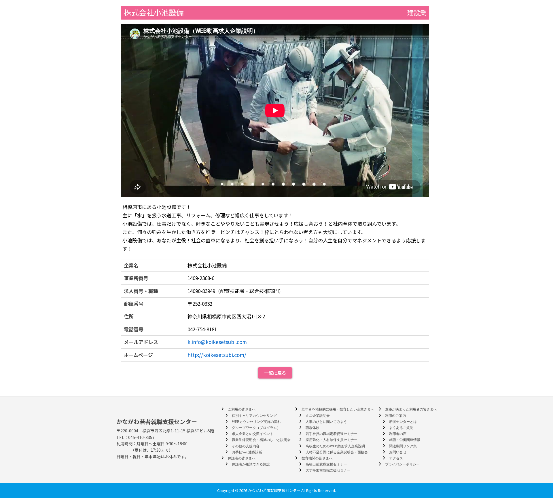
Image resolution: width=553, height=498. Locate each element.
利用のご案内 (395, 416)
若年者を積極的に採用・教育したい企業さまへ (338, 409)
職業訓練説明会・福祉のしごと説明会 (261, 440)
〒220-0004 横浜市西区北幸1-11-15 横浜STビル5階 (165, 431)
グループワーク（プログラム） (256, 428)
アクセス (396, 458)
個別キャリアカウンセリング (254, 416)
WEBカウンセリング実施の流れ (256, 422)
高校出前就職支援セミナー (326, 464)
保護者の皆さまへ (241, 458)
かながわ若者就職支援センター (156, 421)
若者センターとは (403, 422)
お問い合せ (397, 452)
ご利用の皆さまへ (241, 409)
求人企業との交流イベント (252, 434)
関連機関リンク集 (403, 446)
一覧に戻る (275, 372)
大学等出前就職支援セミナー (328, 470)
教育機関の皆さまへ (317, 458)
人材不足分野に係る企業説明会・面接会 (337, 452)
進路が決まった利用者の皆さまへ (411, 409)
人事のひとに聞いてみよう (326, 422)
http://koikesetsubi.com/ (217, 354)
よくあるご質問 (401, 428)
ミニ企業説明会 (318, 416)
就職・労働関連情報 (404, 440)
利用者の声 (397, 434)
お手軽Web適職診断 (247, 452)
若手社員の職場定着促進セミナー (331, 434)
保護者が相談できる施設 (251, 464)
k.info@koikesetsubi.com (217, 341)
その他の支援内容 (246, 446)
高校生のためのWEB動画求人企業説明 (335, 446)
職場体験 (312, 428)
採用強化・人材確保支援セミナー (331, 440)
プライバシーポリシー (402, 464)
